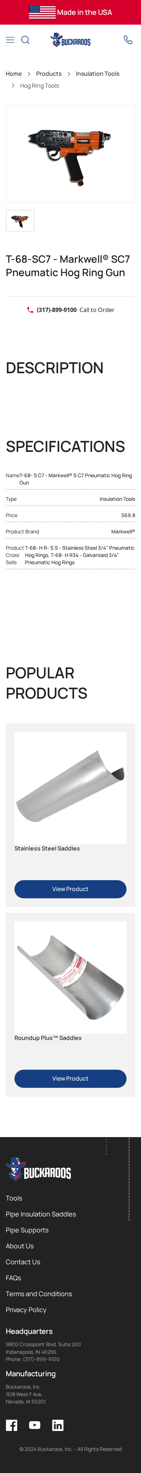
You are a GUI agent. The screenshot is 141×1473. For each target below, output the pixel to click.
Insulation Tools (97, 74)
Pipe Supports (27, 1230)
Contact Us (23, 1261)
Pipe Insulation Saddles (41, 1214)
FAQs (13, 1277)
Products (48, 74)
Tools (14, 1198)
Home (14, 74)
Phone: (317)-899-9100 (33, 1359)
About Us (20, 1245)
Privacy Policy (26, 1309)
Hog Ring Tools (39, 86)
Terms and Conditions (39, 1293)
